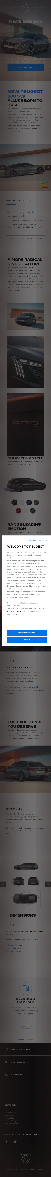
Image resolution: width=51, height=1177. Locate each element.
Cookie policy (14, 611)
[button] (37, 540)
